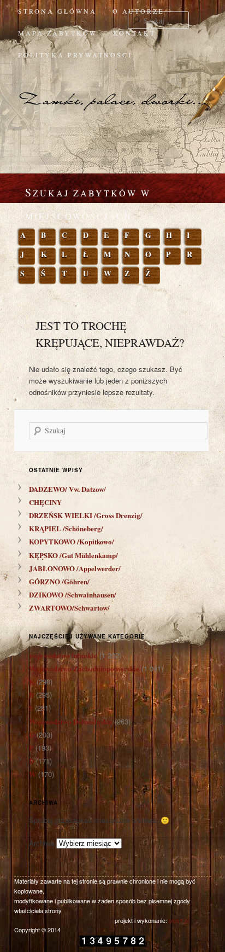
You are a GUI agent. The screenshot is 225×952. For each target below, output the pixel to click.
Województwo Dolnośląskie (70, 721)
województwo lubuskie (63, 655)
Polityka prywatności (75, 54)
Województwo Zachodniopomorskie (84, 668)
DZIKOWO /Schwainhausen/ (72, 594)
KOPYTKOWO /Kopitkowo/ (71, 541)
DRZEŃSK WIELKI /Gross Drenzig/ (86, 515)
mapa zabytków (57, 32)
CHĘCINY (45, 502)
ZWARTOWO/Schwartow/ (69, 607)
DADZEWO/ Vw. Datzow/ (67, 489)
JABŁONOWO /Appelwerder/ (75, 568)
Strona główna (57, 11)
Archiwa (41, 843)
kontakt (134, 32)
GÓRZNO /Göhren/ (59, 581)
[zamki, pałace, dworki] (112, 90)
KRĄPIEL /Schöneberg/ (66, 528)
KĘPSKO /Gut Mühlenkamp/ (73, 555)
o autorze (138, 11)
